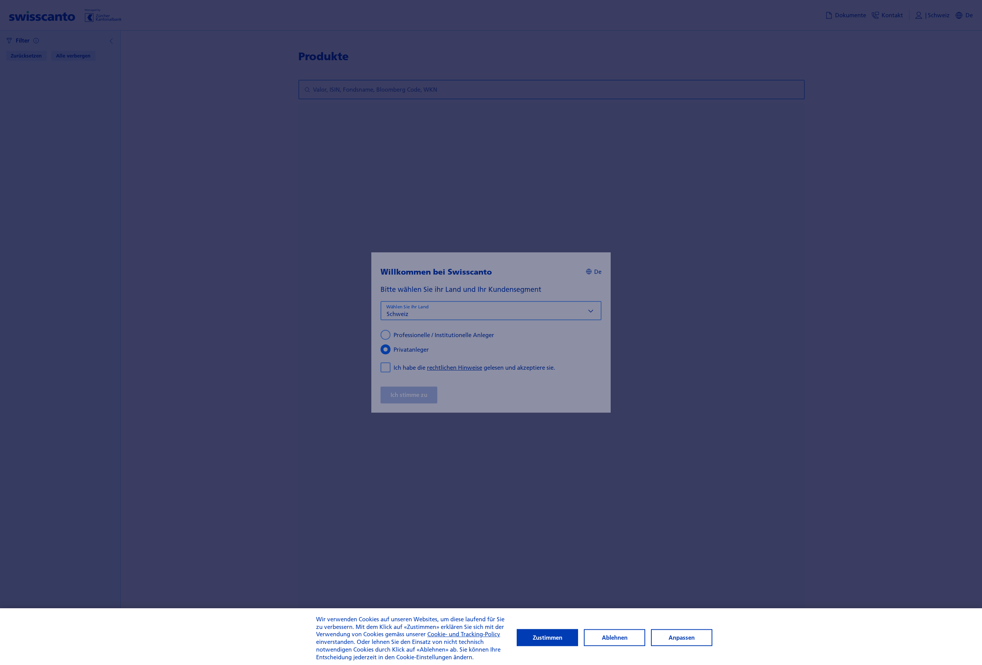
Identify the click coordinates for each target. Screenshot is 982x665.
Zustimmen (547, 637)
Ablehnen (615, 637)
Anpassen (682, 637)
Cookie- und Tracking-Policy (463, 634)
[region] (491, 636)
